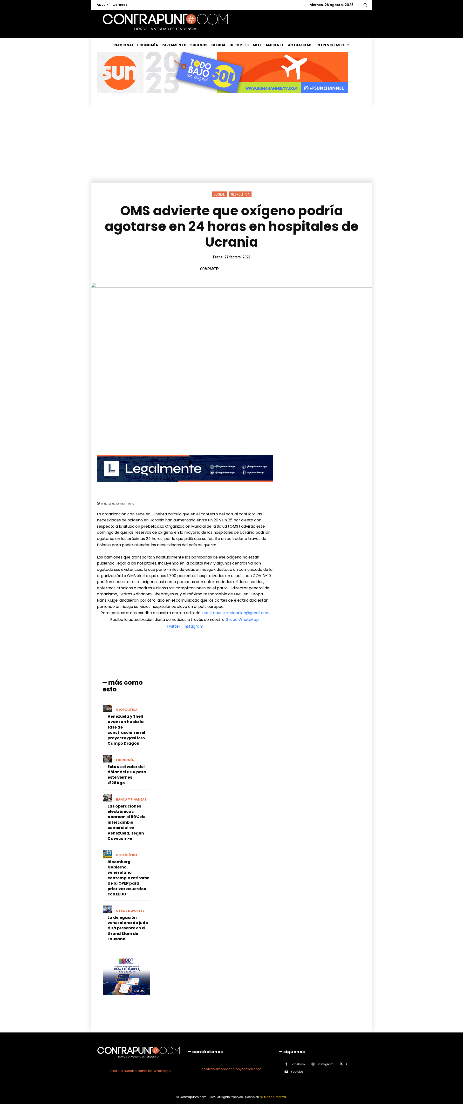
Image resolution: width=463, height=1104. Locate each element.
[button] (365, 5)
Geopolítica (240, 194)
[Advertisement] (231, 147)
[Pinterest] (247, 269)
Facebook (298, 1064)
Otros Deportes (130, 910)
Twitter (173, 626)
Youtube (297, 1072)
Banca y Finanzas (131, 799)
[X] (236, 269)
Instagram (193, 626)
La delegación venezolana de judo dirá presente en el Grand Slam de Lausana (128, 928)
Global (219, 194)
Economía (125, 760)
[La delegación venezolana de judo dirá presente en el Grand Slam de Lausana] (107, 909)
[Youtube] (286, 1072)
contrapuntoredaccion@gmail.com (236, 613)
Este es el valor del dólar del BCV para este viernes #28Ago (127, 775)
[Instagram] (313, 1064)
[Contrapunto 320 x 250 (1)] (126, 999)
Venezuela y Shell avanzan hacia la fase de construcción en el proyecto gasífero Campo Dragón (126, 730)
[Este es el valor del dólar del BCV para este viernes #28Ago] (107, 758)
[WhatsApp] (258, 269)
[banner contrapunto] (185, 485)
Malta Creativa (275, 1097)
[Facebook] (225, 269)
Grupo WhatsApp (242, 619)
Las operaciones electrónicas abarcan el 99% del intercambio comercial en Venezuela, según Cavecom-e (127, 822)
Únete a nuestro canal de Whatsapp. (140, 1070)
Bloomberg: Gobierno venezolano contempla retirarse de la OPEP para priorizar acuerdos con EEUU (128, 878)
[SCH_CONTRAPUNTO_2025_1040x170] (222, 97)
